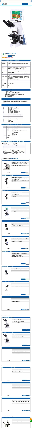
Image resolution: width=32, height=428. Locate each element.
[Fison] (4, 4)
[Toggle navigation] (29, 4)
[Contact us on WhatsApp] (31, 421)
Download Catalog (10, 57)
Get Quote (3, 57)
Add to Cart (23, 172)
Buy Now (27, 172)
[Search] (30, 1)
